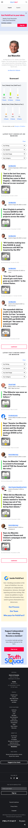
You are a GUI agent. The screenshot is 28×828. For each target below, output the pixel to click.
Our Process (14, 607)
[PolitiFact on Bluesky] (17, 778)
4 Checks (18, 100)
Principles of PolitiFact (20, 126)
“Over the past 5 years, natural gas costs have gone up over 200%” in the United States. (14, 279)
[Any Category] (14, 376)
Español (18, 7)
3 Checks (6, 119)
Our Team (14, 611)
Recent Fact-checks (14, 756)
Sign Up (22, 25)
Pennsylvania (14, 722)
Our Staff (14, 737)
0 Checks (19, 119)
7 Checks (4, 100)
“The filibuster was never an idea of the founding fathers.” (15, 394)
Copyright (14, 810)
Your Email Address (6, 23)
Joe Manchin (12, 166)
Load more (14, 347)
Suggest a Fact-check (14, 762)
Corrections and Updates (14, 744)
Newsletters (14, 746)
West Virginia (14, 726)
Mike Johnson (14, 700)
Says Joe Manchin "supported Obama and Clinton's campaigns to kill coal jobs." (14, 536)
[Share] (25, 825)
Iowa (14, 713)
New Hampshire (14, 717)
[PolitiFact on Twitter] (11, 778)
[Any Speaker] (14, 368)
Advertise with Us (14, 743)
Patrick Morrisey (13, 454)
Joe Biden (14, 702)
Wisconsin (14, 728)
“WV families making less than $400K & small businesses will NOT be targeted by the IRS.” (14, 246)
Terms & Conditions (14, 802)
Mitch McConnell (14, 698)
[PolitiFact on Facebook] (14, 778)
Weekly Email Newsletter (10, 18)
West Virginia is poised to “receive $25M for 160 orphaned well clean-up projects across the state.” (14, 213)
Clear (24, 141)
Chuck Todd (12, 384)
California (14, 710)
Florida (14, 711)
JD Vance (14, 696)
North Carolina (14, 720)
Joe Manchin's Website (14, 70)
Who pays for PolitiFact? (14, 615)
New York (14, 719)
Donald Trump (14, 695)
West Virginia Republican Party (18, 487)
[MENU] (2, 2)
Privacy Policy (14, 806)
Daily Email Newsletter (9, 20)
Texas (14, 724)
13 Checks (10, 100)
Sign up (14, 793)
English (10, 7)
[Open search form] (26, 2)
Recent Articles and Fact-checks (14, 754)
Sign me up (14, 649)
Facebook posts (13, 415)
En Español (14, 739)
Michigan (14, 715)
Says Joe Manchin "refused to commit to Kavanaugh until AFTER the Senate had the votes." (15, 465)
